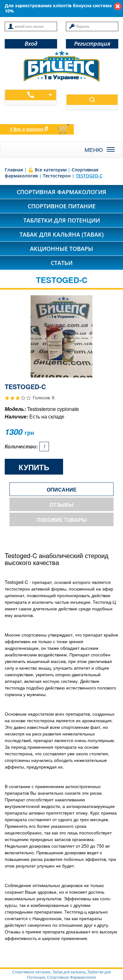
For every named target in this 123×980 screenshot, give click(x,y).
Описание (62, 489)
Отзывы (61, 504)
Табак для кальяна (68, 971)
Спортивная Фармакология (71, 977)
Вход (31, 43)
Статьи (62, 263)
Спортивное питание (62, 206)
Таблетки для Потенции (61, 220)
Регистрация (92, 43)
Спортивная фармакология (61, 192)
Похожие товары (62, 519)
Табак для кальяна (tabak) (62, 234)
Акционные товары (61, 248)
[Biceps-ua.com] (61, 66)
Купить (34, 467)
